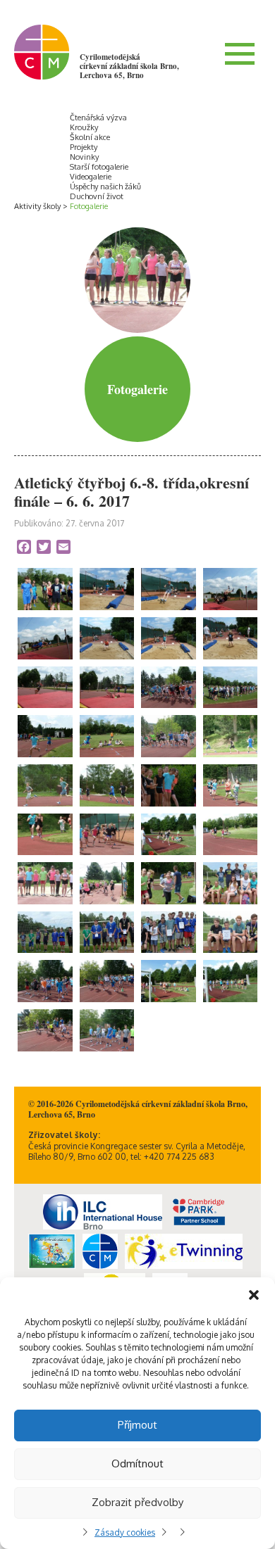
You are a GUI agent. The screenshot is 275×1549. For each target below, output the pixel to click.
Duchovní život (96, 196)
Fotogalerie (89, 206)
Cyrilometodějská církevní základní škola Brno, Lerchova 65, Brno (129, 66)
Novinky (84, 157)
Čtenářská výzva (98, 117)
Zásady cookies (124, 1532)
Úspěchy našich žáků (105, 186)
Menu (240, 53)
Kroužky (84, 127)
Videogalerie (90, 177)
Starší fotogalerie (99, 167)
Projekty (83, 147)
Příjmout (137, 1424)
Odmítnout (137, 1463)
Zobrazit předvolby (137, 1502)
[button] (254, 1295)
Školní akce (90, 137)
